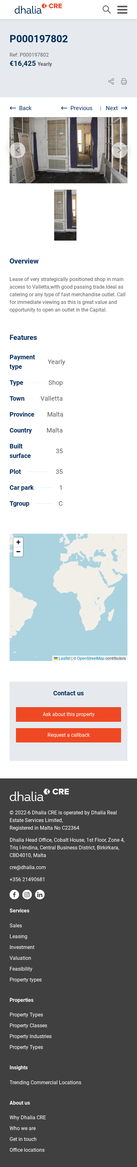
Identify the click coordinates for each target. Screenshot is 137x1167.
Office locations (27, 1150)
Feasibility (21, 969)
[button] (18, 542)
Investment (22, 947)
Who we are (23, 1128)
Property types (26, 980)
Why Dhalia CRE (28, 1117)
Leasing (18, 936)
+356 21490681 (27, 879)
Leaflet (64, 658)
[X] (96, 90)
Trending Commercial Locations (45, 1082)
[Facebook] (85, 90)
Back (25, 108)
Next (112, 108)
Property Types (26, 1015)
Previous (81, 108)
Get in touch (23, 1139)
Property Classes (28, 1026)
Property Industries (31, 1036)
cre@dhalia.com (28, 867)
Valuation (20, 958)
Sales (16, 926)
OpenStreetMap (91, 658)
